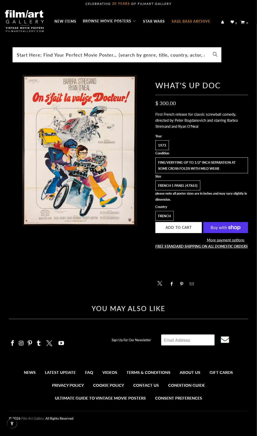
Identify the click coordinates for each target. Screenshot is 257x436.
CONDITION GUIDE (186, 385)
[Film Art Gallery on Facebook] (13, 343)
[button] (109, 21)
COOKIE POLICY (108, 385)
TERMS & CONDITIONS (148, 372)
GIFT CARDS (221, 372)
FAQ (89, 372)
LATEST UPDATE (60, 372)
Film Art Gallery (32, 418)
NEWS (30, 372)
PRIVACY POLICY (68, 385)
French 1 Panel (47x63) (178, 186)
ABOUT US (190, 372)
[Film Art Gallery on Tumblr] (39, 343)
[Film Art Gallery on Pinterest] (30, 343)
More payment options (225, 240)
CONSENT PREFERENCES (178, 398)
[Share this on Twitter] (161, 283)
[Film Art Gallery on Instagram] (21, 343)
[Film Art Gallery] (24, 21)
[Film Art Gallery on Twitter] (50, 342)
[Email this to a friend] (193, 284)
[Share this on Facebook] (173, 284)
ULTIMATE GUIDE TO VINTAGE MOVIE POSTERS (100, 398)
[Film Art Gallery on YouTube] (61, 343)
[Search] (215, 54)
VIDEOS (109, 372)
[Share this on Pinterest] (183, 284)
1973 (162, 145)
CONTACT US (146, 385)
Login (223, 22)
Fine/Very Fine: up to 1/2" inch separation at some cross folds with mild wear (197, 165)
